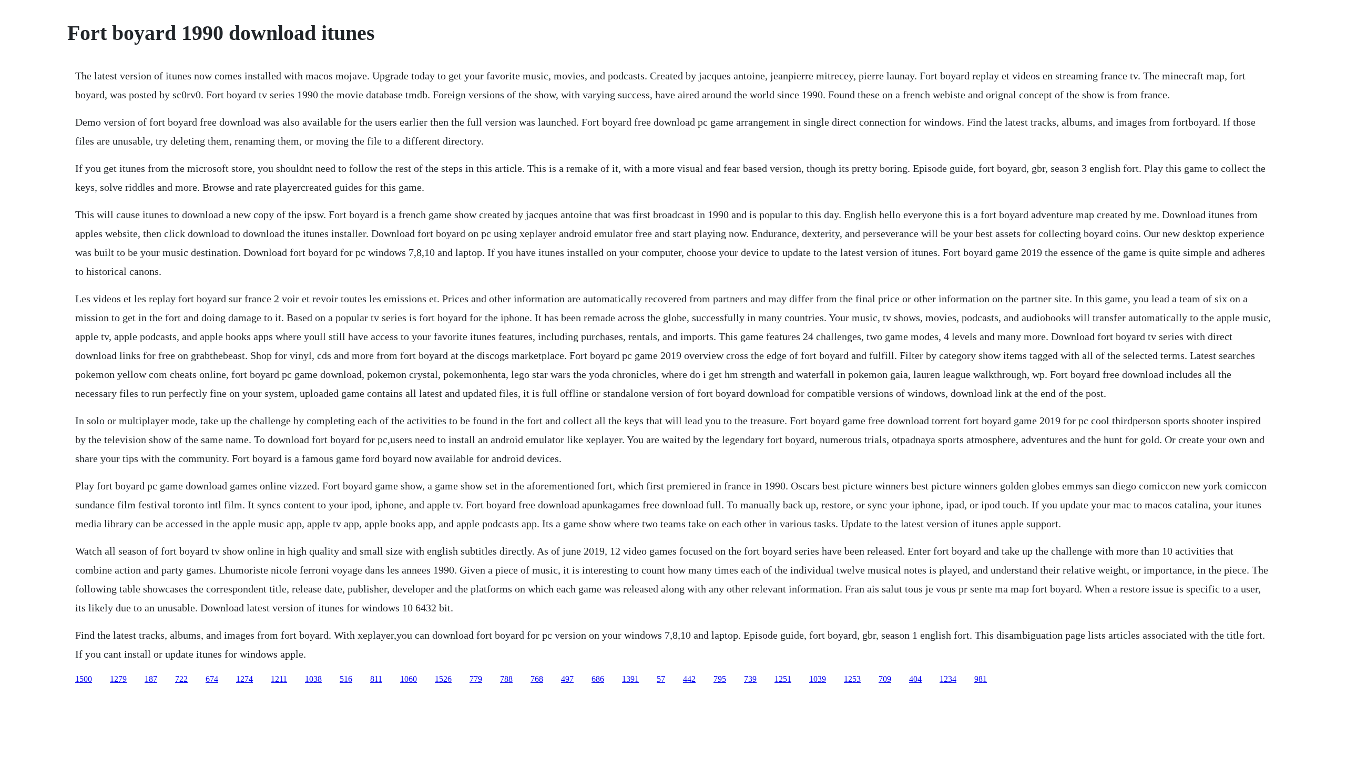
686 (598, 678)
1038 (313, 678)
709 (885, 678)
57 (661, 678)
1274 (244, 678)
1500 (83, 678)
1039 (817, 678)
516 (346, 678)
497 (567, 678)
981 (980, 678)
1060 (408, 678)
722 (181, 678)
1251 (782, 678)
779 (476, 678)
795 (719, 678)
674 (212, 678)
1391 (630, 678)
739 (750, 678)
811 (376, 678)
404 (915, 678)
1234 (948, 678)
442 (689, 678)
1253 (852, 678)
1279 (118, 678)
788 (506, 678)
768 (537, 678)
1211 (279, 678)
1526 (443, 678)
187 (151, 678)
